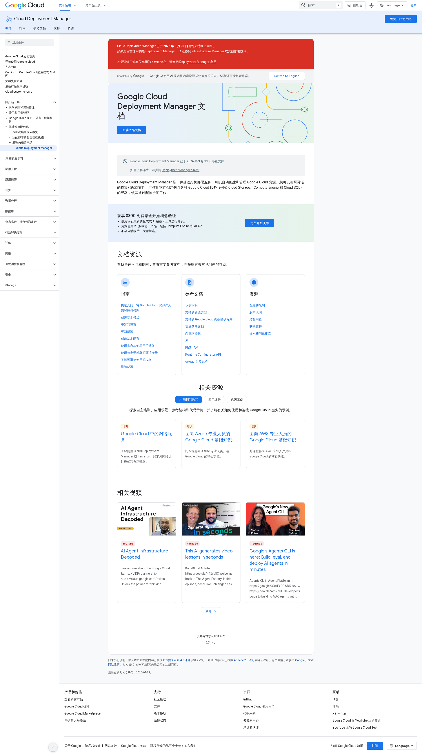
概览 (8, 28)
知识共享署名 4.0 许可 (176, 660)
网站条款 (111, 746)
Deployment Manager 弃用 (197, 62)
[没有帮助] (214, 642)
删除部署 (127, 367)
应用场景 (214, 399)
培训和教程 (190, 399)
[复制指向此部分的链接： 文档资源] (147, 255)
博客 (336, 699)
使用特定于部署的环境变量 (139, 353)
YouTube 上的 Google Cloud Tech (355, 727)
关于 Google (72, 746)
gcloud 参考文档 (196, 361)
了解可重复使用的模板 (136, 360)
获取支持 (255, 326)
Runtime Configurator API (203, 354)
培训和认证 (251, 727)
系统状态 (160, 720)
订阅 (375, 746)
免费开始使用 (259, 223)
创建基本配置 (130, 338)
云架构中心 (251, 720)
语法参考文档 (194, 326)
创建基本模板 (130, 317)
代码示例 (237, 399)
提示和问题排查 (260, 333)
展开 (211, 611)
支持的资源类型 (196, 312)
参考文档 (39, 28)
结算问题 (255, 319)
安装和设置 (128, 324)
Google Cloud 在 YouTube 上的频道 (357, 720)
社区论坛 (160, 699)
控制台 (357, 5)
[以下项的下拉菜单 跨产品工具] (106, 5)
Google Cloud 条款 (133, 746)
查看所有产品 (73, 699)
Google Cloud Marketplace (82, 713)
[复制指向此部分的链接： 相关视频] (147, 492)
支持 (57, 28)
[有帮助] (207, 642)
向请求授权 (193, 333)
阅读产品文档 (131, 130)
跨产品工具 (93, 5)
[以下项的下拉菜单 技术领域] (76, 5)
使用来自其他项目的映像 (138, 345)
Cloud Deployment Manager (42, 19)
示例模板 (191, 305)
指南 (22, 28)
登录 (414, 5)
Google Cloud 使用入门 (259, 706)
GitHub (248, 699)
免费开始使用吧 (400, 19)
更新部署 (127, 331)
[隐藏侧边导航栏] (53, 747)
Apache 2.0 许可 (244, 660)
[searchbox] (29, 42)
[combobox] (321, 5)
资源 (71, 28)
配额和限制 (257, 305)
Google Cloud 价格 (76, 706)
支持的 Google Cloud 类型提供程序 (209, 319)
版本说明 (255, 312)
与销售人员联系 (75, 720)
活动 (336, 706)
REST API (191, 347)
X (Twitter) (340, 713)
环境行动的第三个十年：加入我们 (173, 746)
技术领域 (65, 5)
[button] (26, 102)
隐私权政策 (92, 746)
